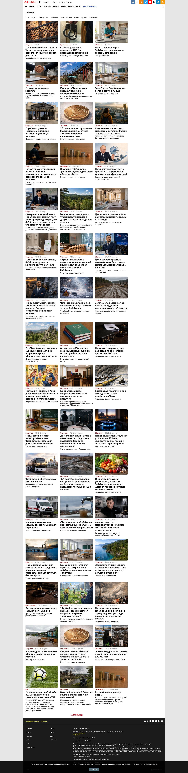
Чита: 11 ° (46, 2)
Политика (54, 17)
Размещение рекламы (32, 721)
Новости (29, 729)
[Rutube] (159, 721)
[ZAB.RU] (29, 2)
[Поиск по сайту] (131, 6)
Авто (27, 17)
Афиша (56, 6)
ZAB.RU (52, 729)
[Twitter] (150, 721)
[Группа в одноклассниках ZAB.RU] (141, 2)
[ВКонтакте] (144, 721)
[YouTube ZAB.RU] (150, 2)
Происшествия (66, 17)
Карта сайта (53, 740)
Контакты (44, 721)
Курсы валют (30, 747)
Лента (31, 6)
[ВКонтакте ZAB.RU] (133, 2)
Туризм (84, 17)
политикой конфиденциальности (144, 764)
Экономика (93, 17)
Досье (28, 740)
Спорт (76, 17)
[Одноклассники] (147, 721)
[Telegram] (156, 721)
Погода (29, 743)
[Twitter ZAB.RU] (146, 2)
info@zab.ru (76, 735)
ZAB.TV (39, 6)
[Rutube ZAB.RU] (154, 2)
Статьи (47, 6)
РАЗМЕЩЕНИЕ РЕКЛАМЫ (71, 6)
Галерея (29, 736)
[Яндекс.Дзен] (153, 721)
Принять (94, 769)
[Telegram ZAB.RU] (158, 2)
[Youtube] (162, 721)
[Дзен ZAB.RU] (137, 2)
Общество (43, 17)
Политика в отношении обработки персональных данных (91, 759)
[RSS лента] (162, 2)
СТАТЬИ (29, 12)
